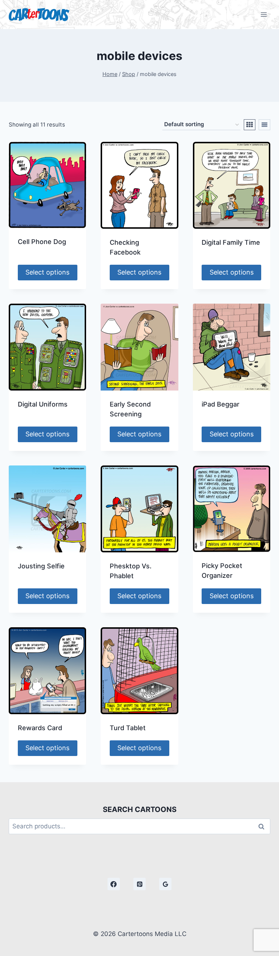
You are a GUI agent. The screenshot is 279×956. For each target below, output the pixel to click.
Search (263, 826)
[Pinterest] (139, 884)
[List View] (264, 124)
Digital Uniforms (43, 404)
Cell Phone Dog (42, 241)
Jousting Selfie (41, 566)
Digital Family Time (231, 242)
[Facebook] (114, 884)
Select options (47, 272)
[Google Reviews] (165, 884)
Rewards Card (40, 728)
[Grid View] (249, 124)
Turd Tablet (128, 728)
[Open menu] (263, 14)
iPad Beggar (220, 404)
